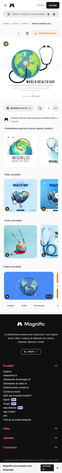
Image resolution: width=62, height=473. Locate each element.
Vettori (25, 23)
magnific (15, 121)
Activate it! (47, 468)
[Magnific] (31, 324)
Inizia (6, 428)
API (5, 415)
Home (6, 23)
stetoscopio (39, 305)
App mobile (9, 411)
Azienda (8, 438)
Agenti (9, 399)
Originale (22, 44)
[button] (31, 351)
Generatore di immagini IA (16, 379)
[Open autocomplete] (7, 14)
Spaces (7, 371)
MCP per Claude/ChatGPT (17, 395)
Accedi (53, 5)
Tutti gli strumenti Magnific (17, 419)
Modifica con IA (17, 109)
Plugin (9, 403)
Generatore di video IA (15, 383)
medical (10, 305)
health (24, 305)
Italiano (31, 351)
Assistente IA (10, 375)
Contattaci (10, 447)
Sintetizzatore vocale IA (16, 387)
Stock (15, 23)
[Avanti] (48, 108)
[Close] (57, 468)
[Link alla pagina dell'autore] (6, 119)
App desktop (12, 407)
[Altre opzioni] (18, 33)
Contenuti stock (11, 391)
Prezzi (40, 5)
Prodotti (8, 365)
